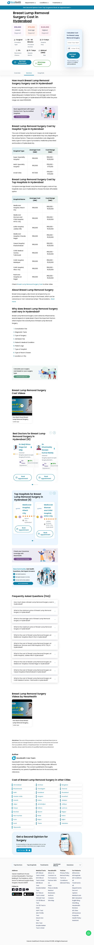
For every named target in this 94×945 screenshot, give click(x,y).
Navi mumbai (17, 816)
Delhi (15, 792)
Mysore (40, 812)
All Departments (77, 886)
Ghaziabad (65, 792)
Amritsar (40, 785)
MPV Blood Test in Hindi (40, 874)
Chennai (64, 789)
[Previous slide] (50, 432)
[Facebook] (13, 889)
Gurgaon (40, 796)
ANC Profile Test (40, 914)
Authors (50, 895)
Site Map (51, 900)
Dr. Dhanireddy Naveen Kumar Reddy (47, 448)
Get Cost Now (72, 55)
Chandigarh (41, 789)
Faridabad (41, 792)
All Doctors (75, 873)
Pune (15, 819)
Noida (39, 816)
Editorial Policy (65, 883)
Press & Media (53, 888)
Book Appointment (23, 477)
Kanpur (15, 808)
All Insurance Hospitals (76, 914)
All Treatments (76, 881)
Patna (63, 816)
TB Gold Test (40, 898)
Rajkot (63, 819)
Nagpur (64, 812)
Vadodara (65, 823)
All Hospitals (76, 875)
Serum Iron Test (39, 919)
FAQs (49, 885)
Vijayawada (17, 827)
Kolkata (40, 808)
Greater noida (17, 796)
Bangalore (65, 785)
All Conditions (77, 878)
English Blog (76, 900)
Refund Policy (64, 875)
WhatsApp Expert (41, 63)
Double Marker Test (41, 889)
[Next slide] (54, 432)
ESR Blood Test (39, 884)
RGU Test (39, 923)
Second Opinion (74, 891)
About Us (51, 873)
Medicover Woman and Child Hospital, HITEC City (48, 510)
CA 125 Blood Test (40, 901)
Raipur (39, 819)
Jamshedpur (42, 804)
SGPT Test (39, 910)
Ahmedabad (17, 785)
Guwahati (65, 796)
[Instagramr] (23, 889)
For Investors (52, 878)
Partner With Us (52, 881)
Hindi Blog (75, 903)
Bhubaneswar (17, 789)
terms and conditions (72, 63)
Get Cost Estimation (22, 62)
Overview (17, 73)
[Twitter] (16, 889)
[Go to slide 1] (32, 484)
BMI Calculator (77, 898)
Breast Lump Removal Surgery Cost (30, 284)
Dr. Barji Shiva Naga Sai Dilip (24, 447)
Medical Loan (76, 895)
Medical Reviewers (51, 891)
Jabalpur (64, 800)
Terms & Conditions (64, 879)
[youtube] (27, 889)
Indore (40, 800)
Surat (15, 823)
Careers (51, 898)
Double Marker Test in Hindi (41, 926)
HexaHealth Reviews (76, 906)
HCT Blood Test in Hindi (40, 894)
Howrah (15, 800)
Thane (40, 823)
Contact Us (52, 875)
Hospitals (41, 73)
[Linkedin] (20, 889)
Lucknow (64, 808)
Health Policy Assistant (76, 919)
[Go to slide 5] (37, 484)
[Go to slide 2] (33, 484)
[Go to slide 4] (36, 484)
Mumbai (16, 812)
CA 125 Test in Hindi (41, 906)
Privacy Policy (64, 873)
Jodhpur (64, 804)
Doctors (29, 73)
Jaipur (15, 804)
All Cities (75, 910)
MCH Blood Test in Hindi (40, 879)
